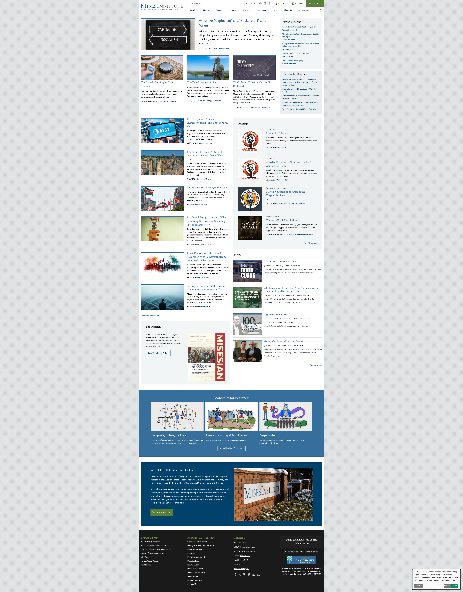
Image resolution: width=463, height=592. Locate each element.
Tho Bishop (280, 234)
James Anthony (288, 40)
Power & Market (291, 22)
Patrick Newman (298, 204)
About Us (288, 10)
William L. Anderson (204, 245)
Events (233, 10)
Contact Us (191, 584)
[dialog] (436, 579)
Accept (454, 586)
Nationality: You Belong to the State (207, 188)
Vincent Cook (224, 49)
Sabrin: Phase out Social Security (295, 53)
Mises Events (192, 553)
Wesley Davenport (289, 30)
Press (275, 10)
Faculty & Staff (193, 565)
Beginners (261, 10)
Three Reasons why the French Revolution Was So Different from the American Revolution (206, 257)
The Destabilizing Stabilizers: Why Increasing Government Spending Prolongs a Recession (206, 221)
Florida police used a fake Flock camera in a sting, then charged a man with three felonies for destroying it (300, 82)
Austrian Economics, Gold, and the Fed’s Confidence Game (289, 164)
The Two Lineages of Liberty (203, 83)
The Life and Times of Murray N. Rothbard (252, 84)
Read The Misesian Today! (158, 353)
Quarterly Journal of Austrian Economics (156, 550)
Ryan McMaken (203, 277)
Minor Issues (270, 130)
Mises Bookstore (193, 561)
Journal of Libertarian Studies (152, 553)
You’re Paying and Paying (292, 61)
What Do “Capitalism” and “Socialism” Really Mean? (232, 23)
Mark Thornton (282, 148)
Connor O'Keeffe (306, 234)
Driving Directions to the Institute (200, 546)
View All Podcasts (310, 243)
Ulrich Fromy (202, 205)
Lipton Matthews (204, 179)
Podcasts (220, 10)
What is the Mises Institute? (198, 542)
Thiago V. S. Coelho (168, 102)
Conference (271, 322)
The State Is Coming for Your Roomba (157, 84)
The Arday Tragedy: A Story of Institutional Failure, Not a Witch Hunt (205, 155)
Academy (247, 10)
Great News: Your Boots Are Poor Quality (299, 27)
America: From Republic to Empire (226, 435)
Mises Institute (288, 57)
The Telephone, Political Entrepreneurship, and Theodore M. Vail (207, 123)
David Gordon (264, 107)
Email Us (237, 564)
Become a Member (161, 512)
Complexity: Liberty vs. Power (169, 435)
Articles (193, 10)
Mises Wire (213, 49)
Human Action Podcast (150, 561)
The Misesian (146, 565)
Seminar (296, 266)
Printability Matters (277, 134)
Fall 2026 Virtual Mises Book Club (280, 261)
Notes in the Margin (293, 74)
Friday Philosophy (251, 107)
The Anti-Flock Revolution (281, 220)
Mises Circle (304, 295)
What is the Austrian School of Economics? (157, 546)
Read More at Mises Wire (150, 316)
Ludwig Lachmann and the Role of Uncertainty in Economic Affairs (206, 288)
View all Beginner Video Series (231, 448)
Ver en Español (196, 3)
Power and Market (272, 217)
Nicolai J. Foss (287, 49)
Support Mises (314, 3)
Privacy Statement (194, 580)
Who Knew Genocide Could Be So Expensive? (299, 109)
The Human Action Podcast (276, 188)
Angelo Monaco (203, 307)
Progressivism (267, 435)
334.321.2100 (245, 556)
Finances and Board (195, 569)
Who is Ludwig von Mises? (151, 542)
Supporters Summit (285, 322)
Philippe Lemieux (214, 101)
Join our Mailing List (241, 569)
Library (206, 10)
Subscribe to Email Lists (196, 573)
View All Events (316, 365)
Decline (447, 586)
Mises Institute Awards (196, 557)
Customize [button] (418, 586)
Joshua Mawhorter (204, 143)
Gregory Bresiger (289, 64)
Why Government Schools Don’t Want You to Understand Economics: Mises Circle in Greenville (291, 289)
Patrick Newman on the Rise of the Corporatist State (285, 194)
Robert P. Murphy (283, 204)
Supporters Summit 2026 (275, 315)
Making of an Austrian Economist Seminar (284, 341)
